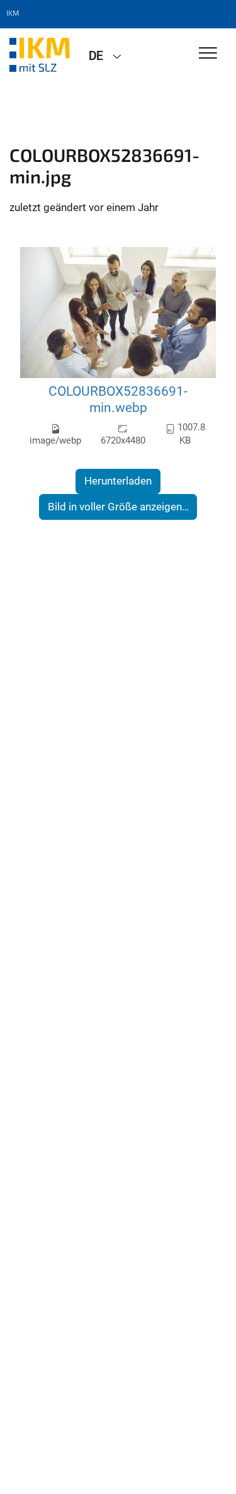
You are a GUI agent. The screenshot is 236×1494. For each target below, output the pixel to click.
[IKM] (39, 55)
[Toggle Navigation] (208, 54)
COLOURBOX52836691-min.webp (118, 399)
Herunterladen (118, 480)
